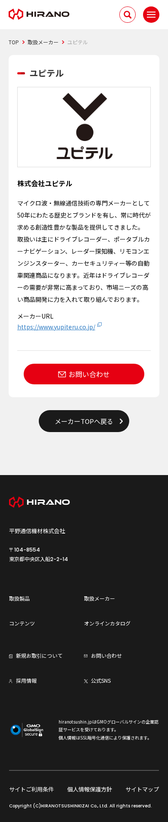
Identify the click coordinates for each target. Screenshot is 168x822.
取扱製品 (19, 598)
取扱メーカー (99, 598)
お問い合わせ (89, 374)
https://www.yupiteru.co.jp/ (56, 326)
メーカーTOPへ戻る (84, 421)
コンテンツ (22, 623)
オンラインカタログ (107, 623)
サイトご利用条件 (31, 789)
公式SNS (101, 680)
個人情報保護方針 (89, 789)
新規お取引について (39, 655)
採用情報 (26, 680)
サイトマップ (142, 789)
